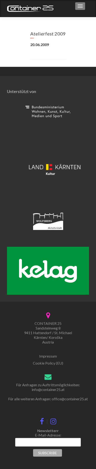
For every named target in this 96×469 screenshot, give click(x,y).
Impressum (48, 356)
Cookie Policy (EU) (48, 363)
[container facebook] (42, 420)
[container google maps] (48, 314)
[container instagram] (53, 420)
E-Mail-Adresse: (48, 435)
